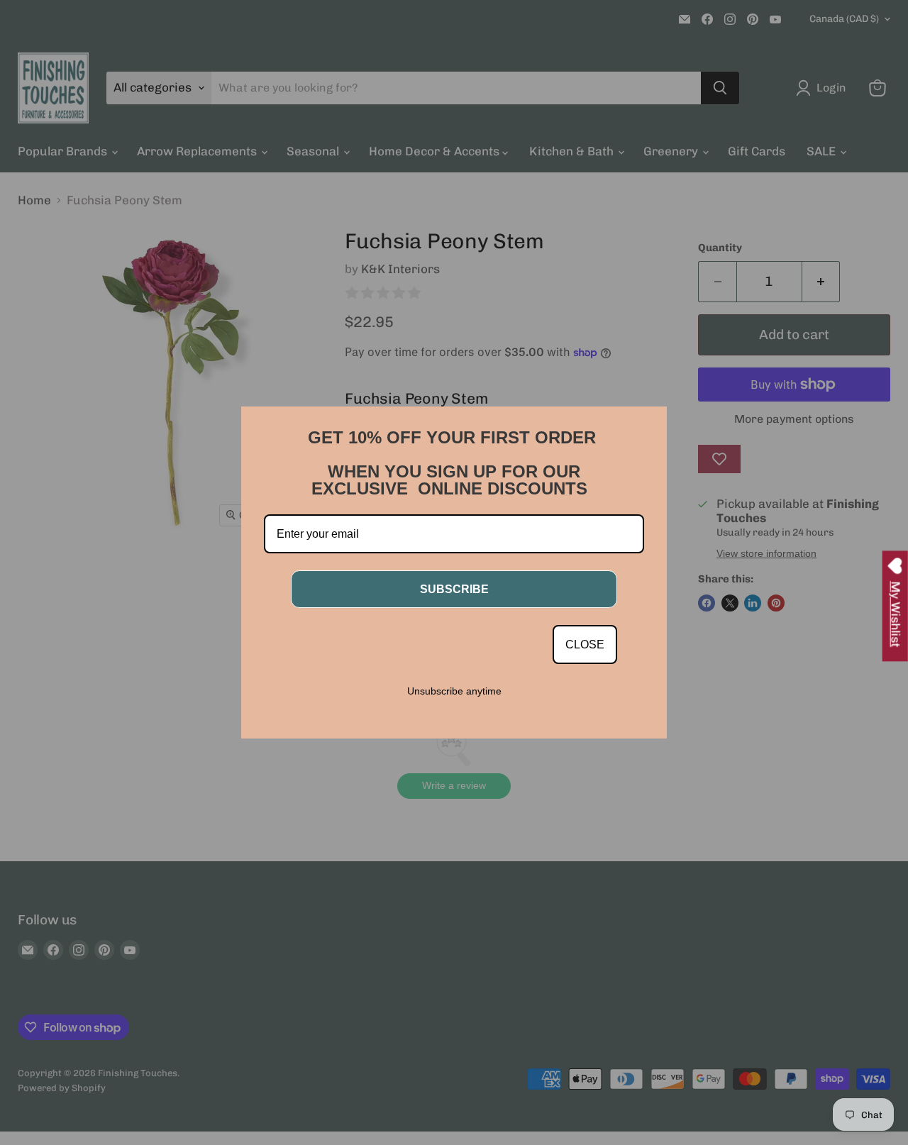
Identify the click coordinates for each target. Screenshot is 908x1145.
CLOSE (584, 644)
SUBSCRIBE (454, 589)
